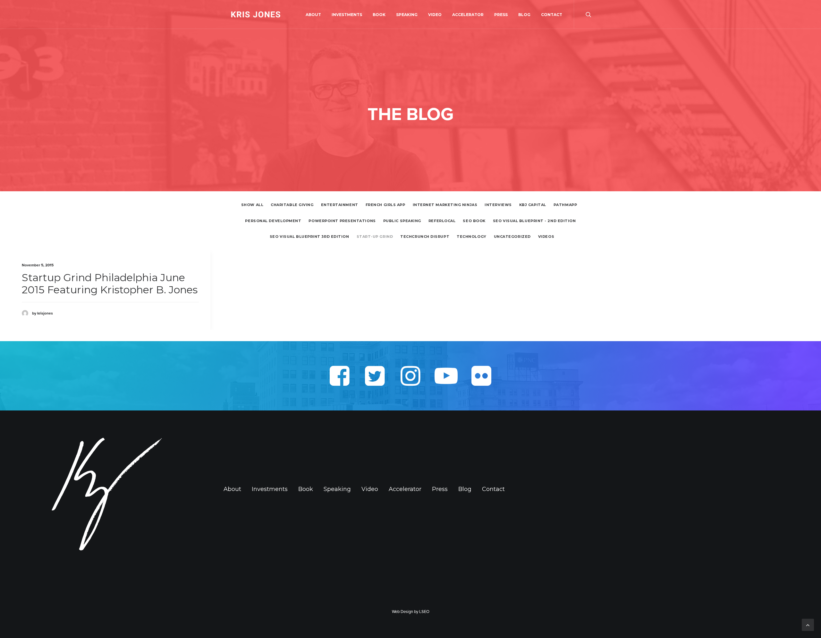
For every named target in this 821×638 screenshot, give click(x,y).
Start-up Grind (375, 237)
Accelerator (468, 14)
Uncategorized (512, 237)
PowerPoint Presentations (342, 221)
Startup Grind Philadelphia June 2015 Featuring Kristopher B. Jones (110, 283)
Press (501, 14)
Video (435, 14)
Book (379, 14)
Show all (252, 205)
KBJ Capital (532, 205)
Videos (546, 237)
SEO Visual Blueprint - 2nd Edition (534, 221)
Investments (347, 14)
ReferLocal (442, 221)
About (313, 14)
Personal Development (273, 221)
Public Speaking (402, 221)
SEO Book (474, 221)
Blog (524, 14)
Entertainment (339, 205)
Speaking (407, 14)
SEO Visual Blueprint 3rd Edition (309, 237)
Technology (472, 237)
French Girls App (385, 205)
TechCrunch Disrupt (424, 237)
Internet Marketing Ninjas (445, 205)
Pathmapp (565, 205)
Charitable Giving (292, 205)
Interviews (498, 205)
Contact (551, 14)
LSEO (424, 611)
